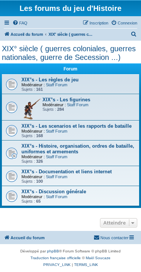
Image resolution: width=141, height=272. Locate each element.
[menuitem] (19, 23)
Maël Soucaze (98, 258)
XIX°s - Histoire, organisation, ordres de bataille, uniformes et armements (77, 148)
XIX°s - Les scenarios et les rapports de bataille (76, 126)
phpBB (53, 251)
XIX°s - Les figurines (66, 99)
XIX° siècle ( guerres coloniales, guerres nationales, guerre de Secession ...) (69, 52)
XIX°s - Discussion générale (53, 191)
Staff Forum (56, 85)
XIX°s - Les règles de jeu (50, 80)
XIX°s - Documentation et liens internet (66, 171)
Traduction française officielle (55, 258)
